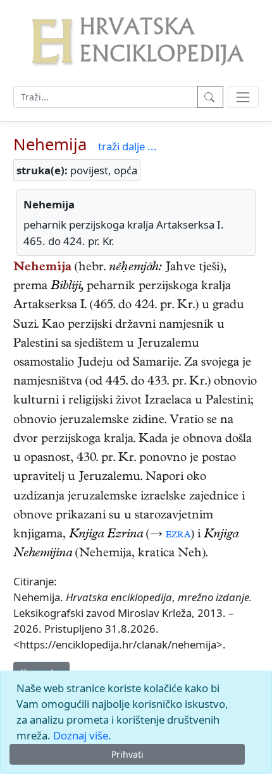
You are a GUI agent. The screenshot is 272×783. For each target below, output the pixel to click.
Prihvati (127, 754)
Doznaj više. (82, 735)
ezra (178, 535)
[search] (243, 97)
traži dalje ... (127, 146)
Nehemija (50, 144)
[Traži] (210, 97)
